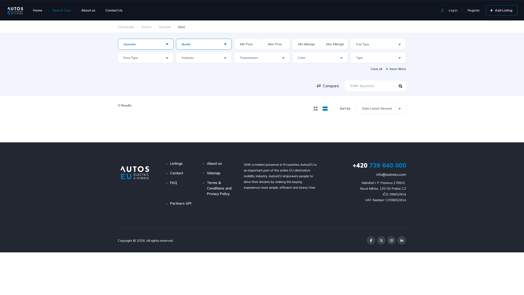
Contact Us (113, 10)
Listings (176, 163)
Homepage (126, 27)
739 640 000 (379, 165)
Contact (176, 173)
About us (88, 10)
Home (37, 10)
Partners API (180, 203)
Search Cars (61, 10)
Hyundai (165, 27)
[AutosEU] (15, 10)
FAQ (173, 182)
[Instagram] (391, 240)
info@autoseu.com (391, 174)
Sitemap (213, 173)
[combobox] (381, 108)
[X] (381, 240)
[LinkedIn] (402, 240)
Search (146, 27)
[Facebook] (371, 240)
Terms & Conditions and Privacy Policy (219, 188)
